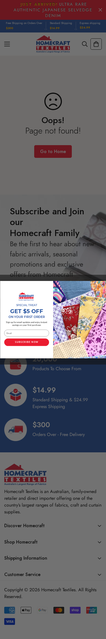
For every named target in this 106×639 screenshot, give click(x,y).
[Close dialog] (103, 284)
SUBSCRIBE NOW (26, 342)
